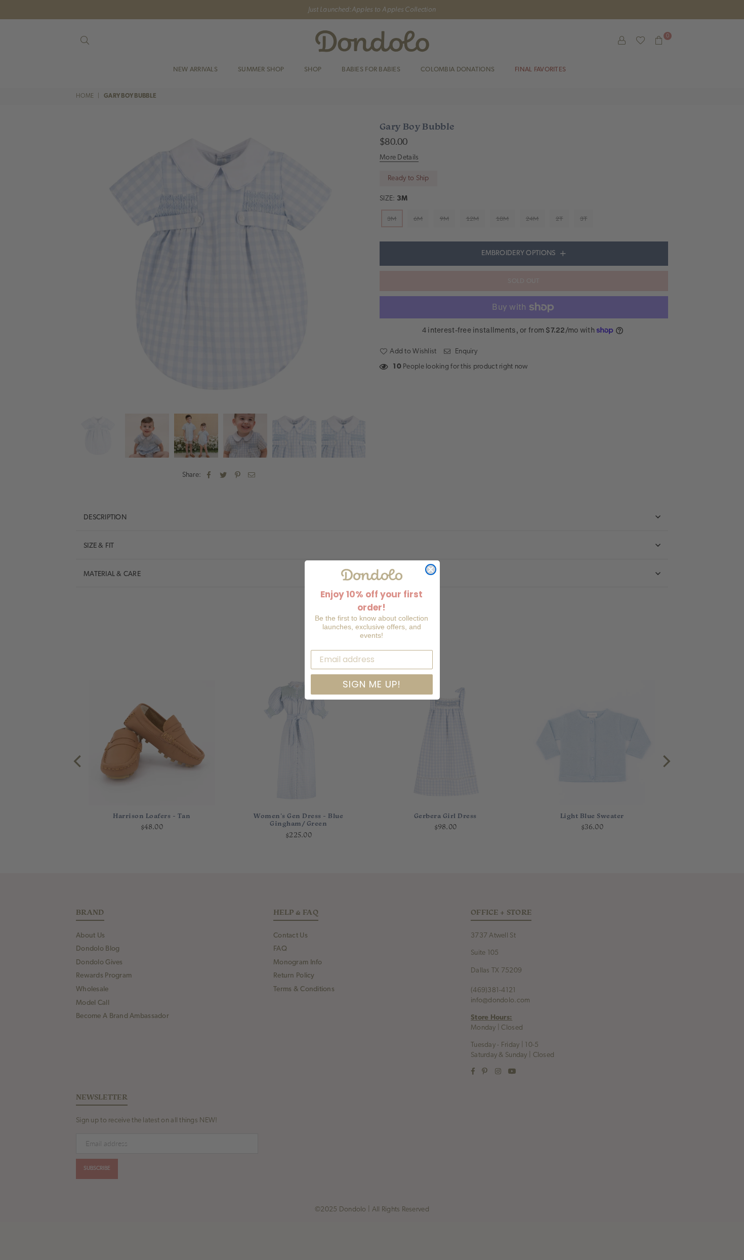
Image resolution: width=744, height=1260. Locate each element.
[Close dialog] (431, 569)
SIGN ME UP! (372, 684)
